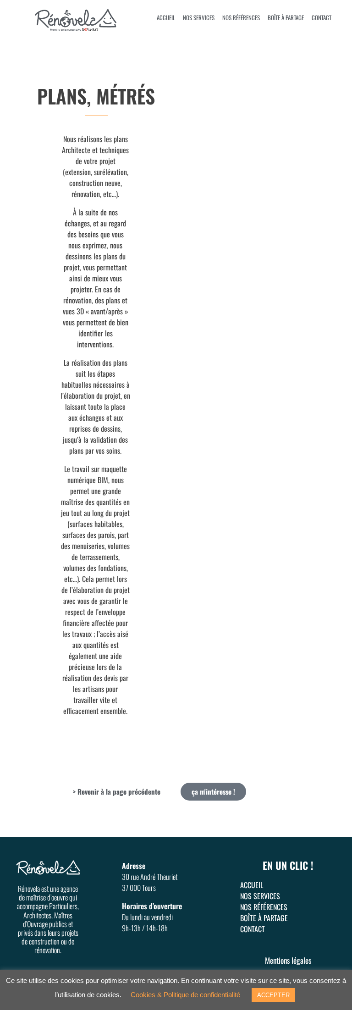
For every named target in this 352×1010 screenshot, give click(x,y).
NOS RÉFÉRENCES (241, 17)
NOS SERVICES (198, 17)
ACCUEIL (166, 17)
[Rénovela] (87, 20)
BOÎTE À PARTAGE (286, 17)
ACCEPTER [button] (273, 995)
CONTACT (321, 17)
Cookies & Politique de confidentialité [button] (185, 995)
